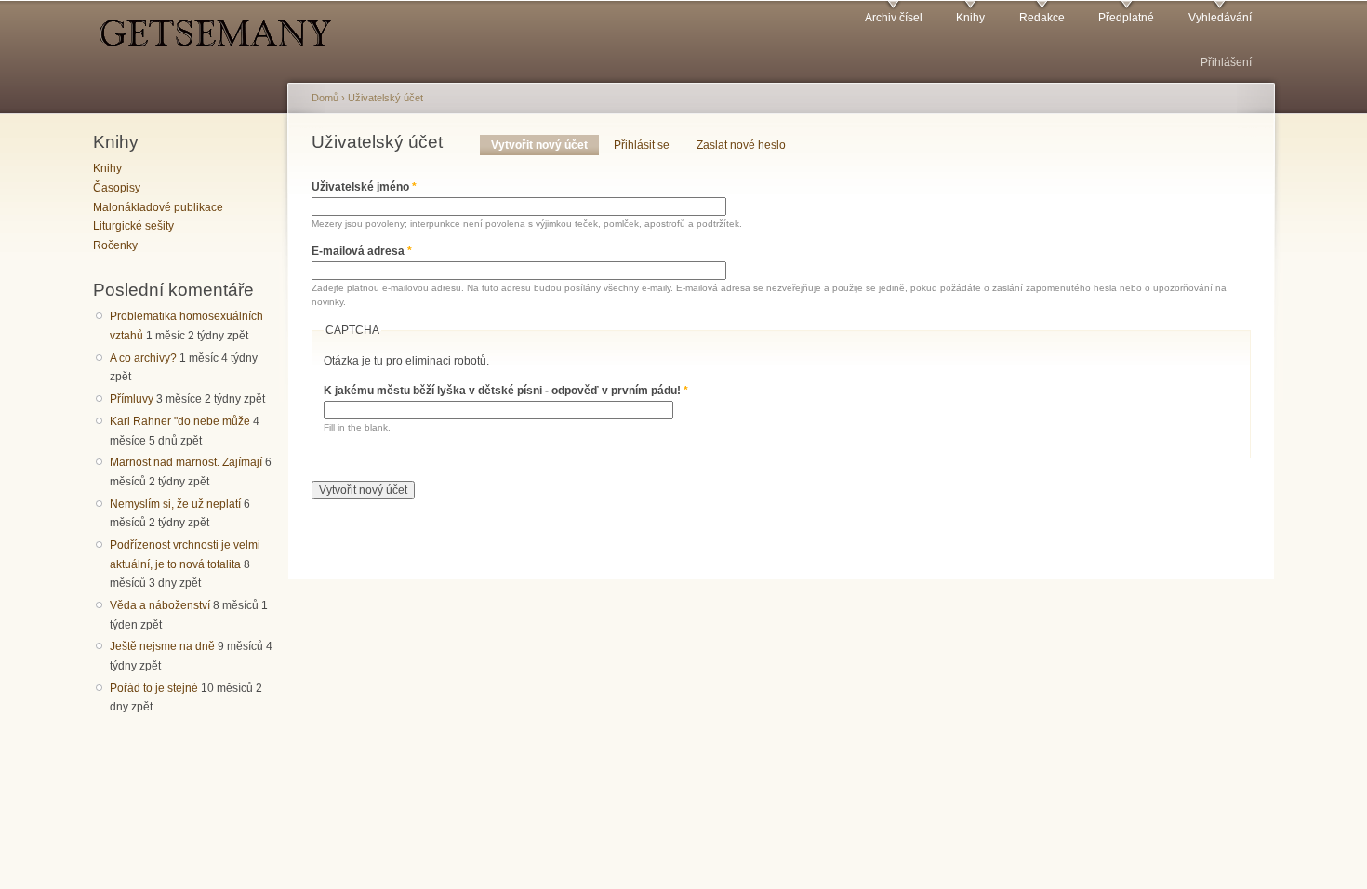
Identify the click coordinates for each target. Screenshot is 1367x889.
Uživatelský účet (385, 97)
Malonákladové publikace (158, 207)
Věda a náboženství (160, 605)
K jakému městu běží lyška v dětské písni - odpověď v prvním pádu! (506, 390)
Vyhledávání (1220, 17)
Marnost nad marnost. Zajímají (186, 462)
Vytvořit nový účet (545, 145)
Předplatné (1126, 17)
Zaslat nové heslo (741, 145)
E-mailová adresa (362, 251)
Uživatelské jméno (364, 186)
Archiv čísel (893, 17)
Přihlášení (1226, 62)
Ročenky (115, 245)
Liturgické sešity (133, 225)
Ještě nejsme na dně (162, 646)
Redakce (1042, 17)
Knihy (970, 17)
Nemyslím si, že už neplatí (175, 504)
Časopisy (116, 187)
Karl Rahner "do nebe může (180, 421)
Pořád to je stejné (154, 688)
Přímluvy (131, 398)
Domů (325, 97)
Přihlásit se (642, 145)
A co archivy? (143, 358)
